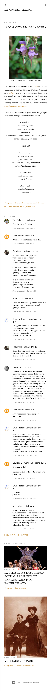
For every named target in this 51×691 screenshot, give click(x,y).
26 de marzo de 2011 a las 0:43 (24, 478)
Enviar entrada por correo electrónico (29, 203)
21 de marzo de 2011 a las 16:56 (24, 291)
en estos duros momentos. (15, 106)
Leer (36, 86)
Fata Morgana (19, 251)
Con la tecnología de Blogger (27, 683)
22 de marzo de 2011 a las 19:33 (24, 402)
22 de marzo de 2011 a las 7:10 (24, 339)
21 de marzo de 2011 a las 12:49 (24, 244)
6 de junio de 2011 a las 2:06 (23, 529)
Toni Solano (18, 220)
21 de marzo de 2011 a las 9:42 (24, 228)
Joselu (15, 367)
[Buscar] (45, 4)
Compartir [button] (8, 203)
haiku (28, 207)
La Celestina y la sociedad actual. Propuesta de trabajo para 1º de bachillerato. (24, 578)
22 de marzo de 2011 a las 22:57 (24, 420)
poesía (34, 207)
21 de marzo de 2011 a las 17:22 (24, 311)
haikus (11, 93)
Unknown (17, 235)
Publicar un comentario (16, 535)
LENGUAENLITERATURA (18, 9)
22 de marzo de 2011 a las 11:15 (24, 360)
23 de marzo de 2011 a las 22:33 (25, 455)
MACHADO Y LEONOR (18, 661)
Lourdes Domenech (22, 463)
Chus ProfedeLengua (23, 319)
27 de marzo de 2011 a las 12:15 (24, 499)
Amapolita (17, 506)
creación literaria (19, 207)
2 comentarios (20, 588)
